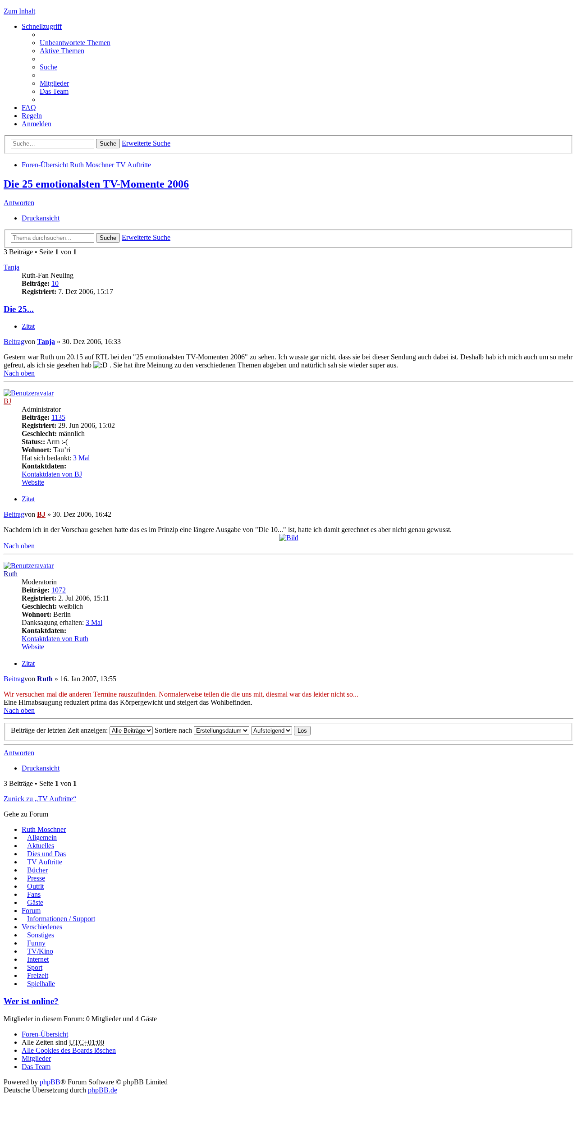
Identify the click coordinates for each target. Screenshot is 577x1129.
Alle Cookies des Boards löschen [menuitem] (69, 1050)
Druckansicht (41, 218)
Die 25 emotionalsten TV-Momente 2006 (96, 184)
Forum (31, 910)
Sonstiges (40, 935)
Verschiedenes (42, 927)
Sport (34, 967)
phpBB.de (102, 1090)
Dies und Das (46, 854)
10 (55, 283)
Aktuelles (40, 845)
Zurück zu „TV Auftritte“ (40, 799)
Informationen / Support (61, 918)
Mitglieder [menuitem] (54, 83)
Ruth (11, 574)
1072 (58, 590)
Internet (38, 959)
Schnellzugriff (42, 26)
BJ (7, 401)
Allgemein (42, 837)
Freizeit (37, 975)
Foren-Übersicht (45, 165)
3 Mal (81, 458)
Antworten (19, 203)
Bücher (37, 870)
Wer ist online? (31, 1001)
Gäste (35, 902)
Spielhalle (41, 983)
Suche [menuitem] (48, 67)
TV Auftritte (133, 165)
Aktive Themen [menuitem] (62, 51)
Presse (36, 878)
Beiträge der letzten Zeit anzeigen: (60, 730)
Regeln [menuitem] (32, 115)
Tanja (11, 267)
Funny (36, 943)
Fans (34, 894)
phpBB (50, 1082)
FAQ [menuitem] (29, 107)
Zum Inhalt (19, 11)
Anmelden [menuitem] (36, 124)
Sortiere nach (174, 730)
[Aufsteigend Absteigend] (271, 730)
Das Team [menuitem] (54, 91)
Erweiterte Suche (146, 143)
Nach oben (19, 373)
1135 (58, 417)
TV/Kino (40, 951)
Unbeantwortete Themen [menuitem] (75, 42)
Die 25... (19, 309)
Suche (108, 143)
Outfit (35, 886)
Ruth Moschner (92, 165)
